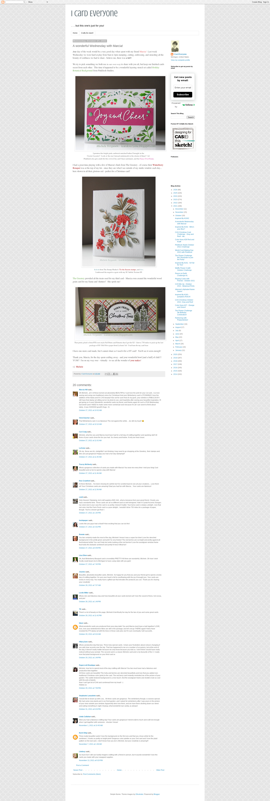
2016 (175, 368)
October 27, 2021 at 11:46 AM (90, 473)
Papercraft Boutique (87, 665)
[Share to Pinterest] (116, 374)
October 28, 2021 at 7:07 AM (90, 585)
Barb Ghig (83, 733)
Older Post (160, 770)
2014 (175, 374)
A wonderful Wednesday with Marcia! (184, 223)
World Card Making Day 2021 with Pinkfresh (184, 251)
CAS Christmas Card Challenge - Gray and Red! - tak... (184, 234)
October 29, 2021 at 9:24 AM (90, 634)
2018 (175, 361)
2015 (175, 371)
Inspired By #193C (182, 218)
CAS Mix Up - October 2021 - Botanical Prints (184, 285)
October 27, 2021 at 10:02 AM (90, 410)
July (177, 331)
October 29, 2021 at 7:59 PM (90, 688)
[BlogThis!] (108, 374)
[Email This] (106, 374)
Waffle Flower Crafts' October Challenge (183, 269)
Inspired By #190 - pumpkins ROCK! (182, 296)
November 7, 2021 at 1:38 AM (90, 744)
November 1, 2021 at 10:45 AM (91, 725)
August (178, 327)
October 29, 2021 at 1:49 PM (90, 658)
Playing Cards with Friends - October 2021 (185, 280)
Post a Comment (82, 765)
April (177, 341)
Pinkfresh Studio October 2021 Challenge (184, 246)
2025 (175, 193)
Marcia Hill (83, 390)
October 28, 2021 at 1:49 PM (90, 602)
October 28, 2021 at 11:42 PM (90, 615)
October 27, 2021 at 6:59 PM (90, 548)
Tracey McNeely (85, 464)
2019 (175, 358)
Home (75, 33)
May (177, 337)
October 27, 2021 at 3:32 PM (90, 527)
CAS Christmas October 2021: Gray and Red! (184, 301)
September (179, 324)
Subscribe (183, 94)
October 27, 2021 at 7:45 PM (90, 564)
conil (81, 497)
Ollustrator (139, 794)
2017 (175, 364)
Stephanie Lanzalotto (87, 696)
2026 (175, 190)
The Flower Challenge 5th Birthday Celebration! (183, 313)
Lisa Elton (83, 555)
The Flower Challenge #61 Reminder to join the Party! (184, 258)
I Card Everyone (94, 13)
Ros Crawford (84, 481)
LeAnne (82, 448)
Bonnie (82, 534)
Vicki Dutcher (84, 418)
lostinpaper (83, 520)
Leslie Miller (84, 593)
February (179, 347)
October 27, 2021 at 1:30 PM (90, 513)
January (178, 350)
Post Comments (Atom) (92, 774)
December (179, 209)
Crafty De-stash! (87, 33)
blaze (81, 623)
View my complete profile (180, 60)
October (178, 216)
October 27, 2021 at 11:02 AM (90, 441)
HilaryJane (83, 642)
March (178, 344)
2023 (175, 200)
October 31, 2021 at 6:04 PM (90, 709)
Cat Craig (83, 432)
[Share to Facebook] (114, 374)
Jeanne (82, 572)
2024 (175, 196)
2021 (175, 206)
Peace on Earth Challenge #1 (181, 274)
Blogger (157, 794)
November (179, 212)
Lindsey (82, 752)
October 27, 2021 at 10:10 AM (90, 424)
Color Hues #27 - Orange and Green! (184, 306)
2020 (175, 354)
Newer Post (77, 770)
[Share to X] (111, 374)
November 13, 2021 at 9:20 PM (91, 760)
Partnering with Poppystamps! (181, 319)
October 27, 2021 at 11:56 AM (90, 490)
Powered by (176, 105)
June (177, 334)
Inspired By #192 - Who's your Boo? (184, 228)
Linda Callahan (85, 717)
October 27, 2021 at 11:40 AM (90, 457)
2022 (175, 203)
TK (80, 609)
